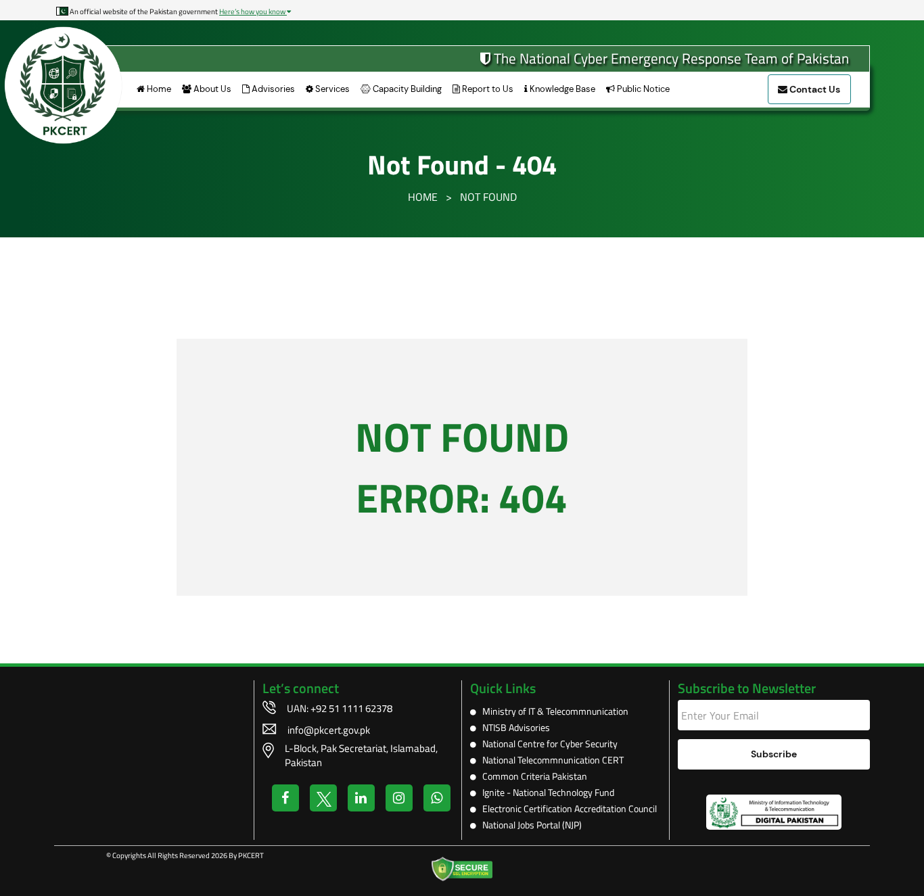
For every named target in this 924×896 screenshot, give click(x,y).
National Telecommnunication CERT (550, 760)
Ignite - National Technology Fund (545, 792)
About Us (211, 89)
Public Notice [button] (642, 89)
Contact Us (813, 89)
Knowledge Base (561, 89)
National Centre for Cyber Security (547, 743)
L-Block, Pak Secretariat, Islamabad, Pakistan (361, 755)
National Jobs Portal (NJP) (529, 825)
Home (158, 89)
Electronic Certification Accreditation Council (566, 808)
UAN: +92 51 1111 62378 (339, 708)
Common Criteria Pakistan (531, 776)
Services (331, 89)
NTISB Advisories (513, 727)
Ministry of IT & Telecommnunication (552, 711)
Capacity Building (406, 89)
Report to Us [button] (486, 89)
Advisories (272, 89)
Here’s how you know (253, 11)
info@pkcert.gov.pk (328, 730)
